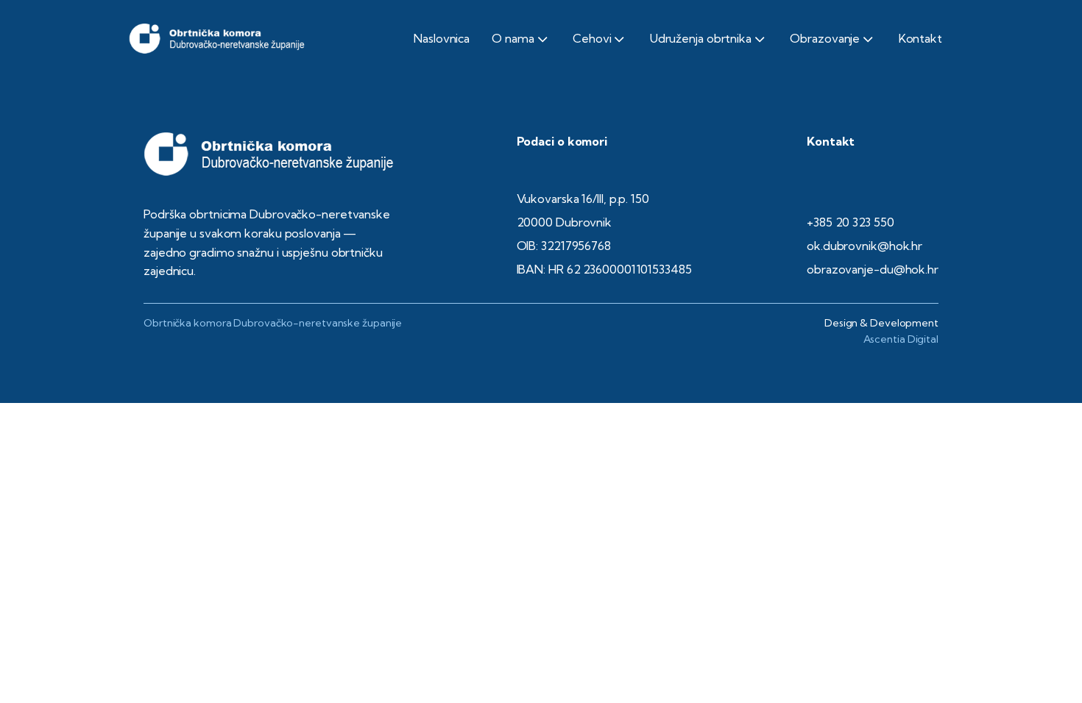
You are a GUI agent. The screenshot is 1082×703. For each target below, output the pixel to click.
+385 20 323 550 (850, 222)
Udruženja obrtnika (701, 38)
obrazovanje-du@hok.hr (872, 269)
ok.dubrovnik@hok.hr (864, 245)
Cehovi (592, 38)
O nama (513, 38)
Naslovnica (442, 38)
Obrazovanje (825, 38)
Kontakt (920, 38)
